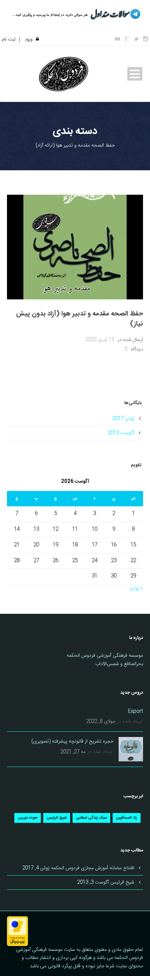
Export (135, 711)
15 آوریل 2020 (99, 340)
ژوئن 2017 (123, 419)
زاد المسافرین (126, 818)
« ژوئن (136, 588)
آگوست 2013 (121, 433)
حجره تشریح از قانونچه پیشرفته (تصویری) (72, 741)
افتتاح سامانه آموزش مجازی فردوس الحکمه (92, 868)
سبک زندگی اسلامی (91, 818)
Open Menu (134, 74)
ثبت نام (8, 39)
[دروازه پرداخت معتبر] (17, 931)
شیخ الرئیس (57, 818)
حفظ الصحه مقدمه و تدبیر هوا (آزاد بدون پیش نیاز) (79, 319)
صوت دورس (27, 818)
